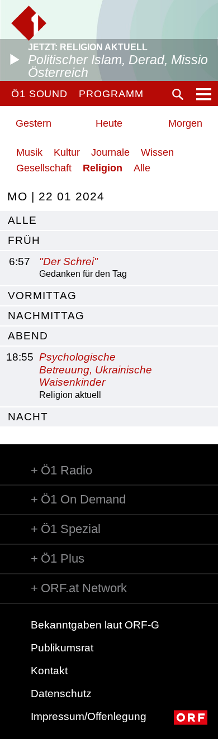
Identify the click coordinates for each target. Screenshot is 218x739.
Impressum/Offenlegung (88, 716)
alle (22, 220)
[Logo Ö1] (28, 23)
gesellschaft (44, 168)
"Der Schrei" (68, 261)
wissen (157, 152)
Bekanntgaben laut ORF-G (95, 625)
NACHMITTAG (46, 315)
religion (102, 168)
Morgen (185, 123)
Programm (111, 93)
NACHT (28, 417)
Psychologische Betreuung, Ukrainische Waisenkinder (95, 369)
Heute (109, 123)
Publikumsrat (62, 648)
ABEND (28, 336)
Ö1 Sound (39, 93)
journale (110, 152)
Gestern (33, 123)
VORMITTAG (42, 295)
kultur (67, 152)
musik (29, 152)
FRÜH (24, 240)
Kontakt (49, 670)
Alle (142, 168)
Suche (177, 94)
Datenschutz (61, 693)
